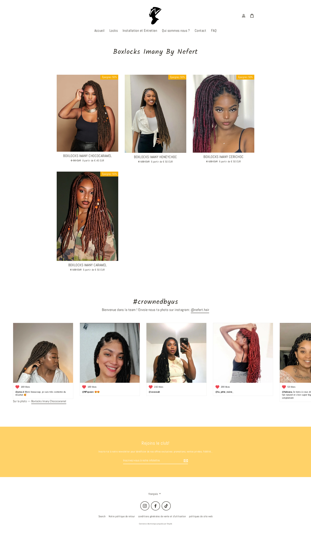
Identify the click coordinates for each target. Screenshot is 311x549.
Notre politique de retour (122, 516)
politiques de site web (201, 516)
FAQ (214, 30)
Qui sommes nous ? (176, 30)
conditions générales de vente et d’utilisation (162, 516)
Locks (113, 30)
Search (102, 516)
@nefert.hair (200, 309)
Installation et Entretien (140, 30)
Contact (200, 30)
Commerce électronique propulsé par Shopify (155, 524)
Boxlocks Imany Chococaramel (48, 401)
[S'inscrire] (185, 460)
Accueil (99, 30)
